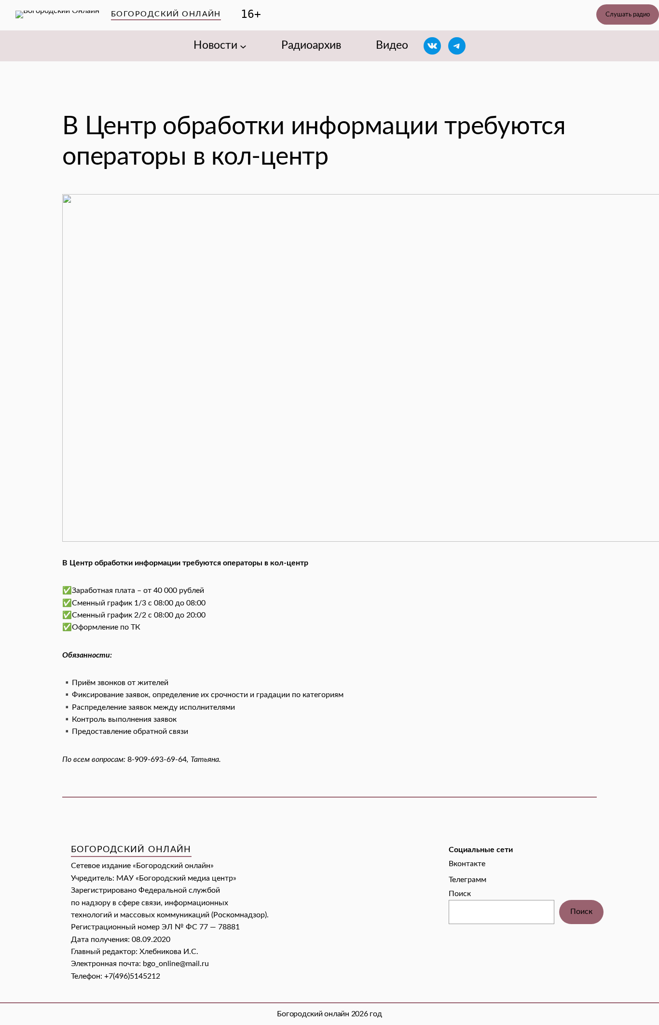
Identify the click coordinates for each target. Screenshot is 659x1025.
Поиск (460, 894)
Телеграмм (467, 880)
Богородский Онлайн (166, 14)
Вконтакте (467, 864)
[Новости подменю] (243, 45)
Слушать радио (627, 14)
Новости (215, 45)
